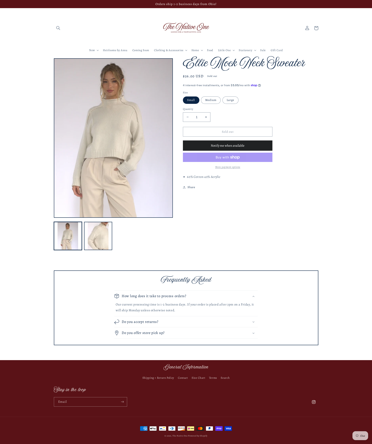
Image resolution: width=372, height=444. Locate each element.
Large (230, 100)
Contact (183, 378)
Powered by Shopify (197, 435)
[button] (58, 28)
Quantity (188, 109)
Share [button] (191, 187)
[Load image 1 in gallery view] (68, 236)
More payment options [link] (227, 167)
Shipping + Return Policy (158, 378)
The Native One (180, 435)
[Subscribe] (122, 402)
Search (225, 378)
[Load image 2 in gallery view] (98, 236)
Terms (213, 378)
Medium (210, 100)
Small (191, 100)
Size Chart (198, 378)
